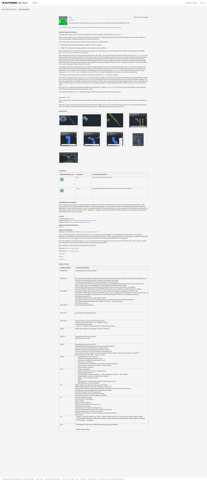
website (119, 35)
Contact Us (83, 479)
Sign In (202, 3)
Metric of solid (139, 55)
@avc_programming (72, 248)
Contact (109, 27)
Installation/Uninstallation (98, 27)
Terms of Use (66, 479)
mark (136, 62)
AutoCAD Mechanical (9, 9)
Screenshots (79, 27)
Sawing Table (111, 87)
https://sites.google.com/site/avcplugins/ (82, 220)
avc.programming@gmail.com (80, 222)
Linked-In (62, 259)
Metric (103, 75)
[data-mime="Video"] (70, 157)
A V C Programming (72, 251)
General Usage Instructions (67, 27)
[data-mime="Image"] (70, 120)
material (86, 78)
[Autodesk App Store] (15, 3)
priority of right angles (72, 72)
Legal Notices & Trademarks (53, 479)
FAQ (77, 479)
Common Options (67, 53)
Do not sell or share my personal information (111, 479)
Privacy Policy (39, 479)
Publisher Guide (191, 3)
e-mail (86, 241)
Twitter (61, 257)
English (35, 3)
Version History (116, 27)
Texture (115, 70)
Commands (87, 27)
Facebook (62, 254)
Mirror (77, 92)
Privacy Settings (92, 479)
